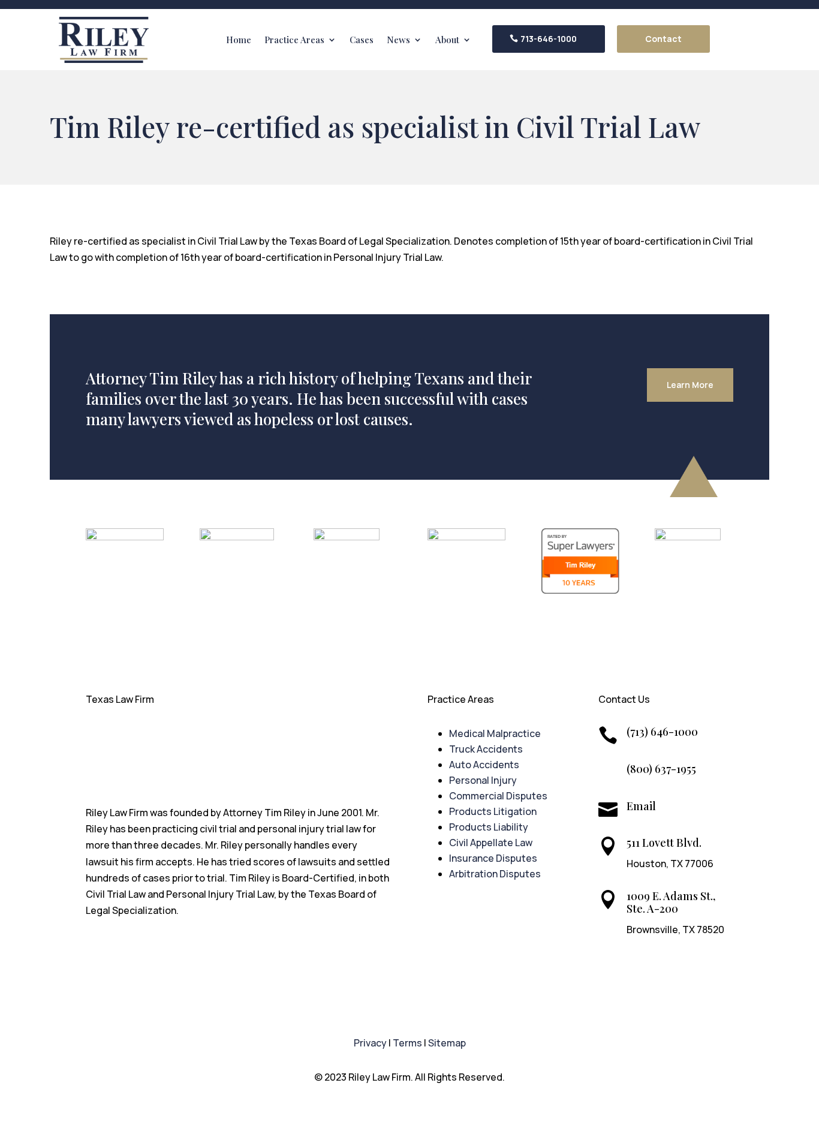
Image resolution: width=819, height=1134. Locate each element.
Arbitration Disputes (495, 873)
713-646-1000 (548, 38)
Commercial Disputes (498, 795)
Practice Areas (294, 40)
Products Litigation (493, 811)
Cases (362, 40)
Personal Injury (483, 780)
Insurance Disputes (493, 858)
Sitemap (447, 1042)
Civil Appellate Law (490, 842)
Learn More (690, 384)
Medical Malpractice (495, 733)
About (447, 40)
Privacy (370, 1042)
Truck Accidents (486, 749)
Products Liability (488, 827)
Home (238, 40)
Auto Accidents (484, 764)
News (398, 40)
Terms (407, 1042)
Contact (663, 38)
